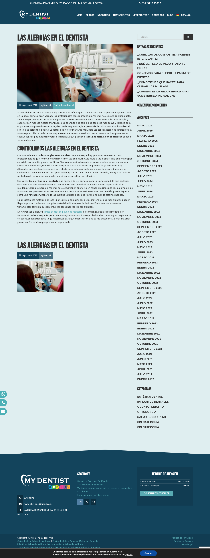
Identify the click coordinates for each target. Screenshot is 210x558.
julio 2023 (144, 237)
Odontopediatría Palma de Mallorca (65, 544)
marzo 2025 (145, 135)
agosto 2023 (146, 232)
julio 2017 (144, 374)
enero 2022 (145, 328)
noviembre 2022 (149, 277)
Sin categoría (148, 422)
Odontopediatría (150, 406)
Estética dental (150, 396)
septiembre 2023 (149, 227)
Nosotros (103, 15)
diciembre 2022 (148, 272)
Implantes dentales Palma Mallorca (36, 547)
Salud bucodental (152, 416)
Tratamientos (121, 15)
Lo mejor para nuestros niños (93, 495)
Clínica (90, 15)
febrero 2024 (147, 201)
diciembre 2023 (148, 211)
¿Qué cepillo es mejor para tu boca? (161, 66)
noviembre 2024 (149, 155)
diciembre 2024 (148, 150)
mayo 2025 (144, 125)
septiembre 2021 (149, 348)
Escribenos (83, 491)
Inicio (79, 15)
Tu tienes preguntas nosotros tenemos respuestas (104, 488)
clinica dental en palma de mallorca (63, 211)
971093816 (29, 498)
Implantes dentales (153, 401)
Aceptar (148, 553)
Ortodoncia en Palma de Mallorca (72, 547)
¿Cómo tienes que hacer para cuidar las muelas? (160, 84)
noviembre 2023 (149, 216)
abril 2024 (145, 191)
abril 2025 (145, 130)
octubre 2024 (147, 161)
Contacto (158, 15)
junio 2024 (145, 181)
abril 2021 (145, 369)
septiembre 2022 (149, 287)
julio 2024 (144, 176)
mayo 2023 (144, 247)
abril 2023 (145, 252)
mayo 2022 (144, 308)
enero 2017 (145, 379)
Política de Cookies (183, 541)
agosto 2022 (146, 293)
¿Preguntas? (141, 15)
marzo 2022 (145, 318)
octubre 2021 (147, 343)
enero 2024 (145, 206)
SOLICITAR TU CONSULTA (156, 493)
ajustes (129, 554)
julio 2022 (144, 298)
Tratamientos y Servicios (90, 484)
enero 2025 (145, 145)
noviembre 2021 (149, 338)
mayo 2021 (144, 364)
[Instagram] (80, 502)
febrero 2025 (147, 140)
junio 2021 (145, 359)
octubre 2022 (147, 282)
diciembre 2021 (148, 333)
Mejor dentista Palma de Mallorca (33, 541)
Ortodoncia (146, 411)
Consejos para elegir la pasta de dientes (164, 75)
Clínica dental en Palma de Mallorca (70, 541)
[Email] (94, 502)
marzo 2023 (145, 257)
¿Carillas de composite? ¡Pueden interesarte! (163, 56)
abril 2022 (145, 313)
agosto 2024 (146, 171)
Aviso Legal (187, 544)
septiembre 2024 (149, 166)
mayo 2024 (144, 186)
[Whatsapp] (87, 502)
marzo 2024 (145, 196)
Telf (151, 3)
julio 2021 (144, 353)
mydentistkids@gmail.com (38, 504)
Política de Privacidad (182, 538)
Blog (170, 15)
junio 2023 (145, 242)
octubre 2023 (147, 221)
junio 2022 (145, 303)
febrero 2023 (147, 262)
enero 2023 (145, 267)
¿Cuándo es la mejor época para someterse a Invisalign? (163, 93)
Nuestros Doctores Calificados (93, 481)
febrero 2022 (147, 323)
